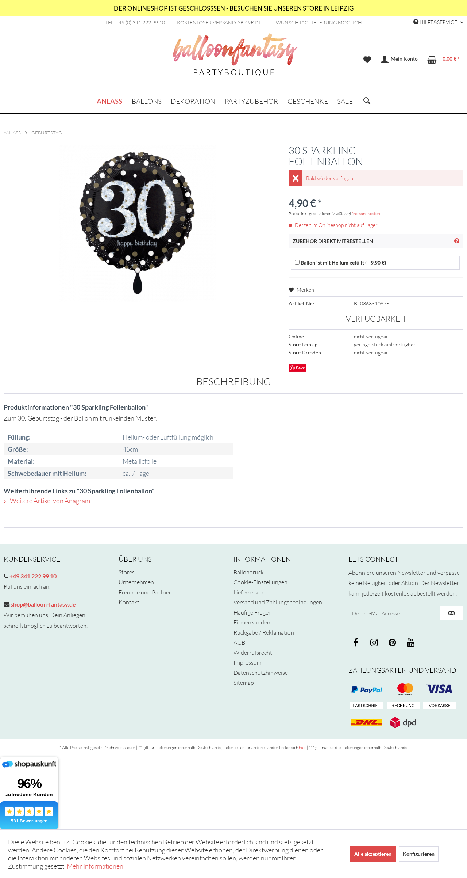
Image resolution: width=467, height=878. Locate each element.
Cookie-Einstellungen (260, 582)
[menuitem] (367, 59)
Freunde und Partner (145, 592)
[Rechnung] (403, 706)
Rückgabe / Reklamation (264, 632)
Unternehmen (136, 582)
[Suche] (367, 101)
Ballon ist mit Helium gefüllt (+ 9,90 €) (343, 262)
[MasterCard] (439, 689)
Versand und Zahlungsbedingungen (278, 602)
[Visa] (403, 689)
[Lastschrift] (366, 706)
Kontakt (129, 602)
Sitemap (244, 682)
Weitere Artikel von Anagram (49, 501)
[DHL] (366, 722)
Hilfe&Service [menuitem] (438, 22)
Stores (127, 572)
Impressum (248, 662)
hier (302, 747)
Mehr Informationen (95, 866)
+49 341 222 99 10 (32, 576)
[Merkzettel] (367, 59)
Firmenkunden (252, 622)
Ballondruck (249, 572)
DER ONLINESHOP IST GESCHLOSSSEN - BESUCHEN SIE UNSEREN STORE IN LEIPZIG (234, 8)
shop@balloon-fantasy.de (42, 604)
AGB (239, 642)
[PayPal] (366, 689)
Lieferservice (249, 592)
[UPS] (403, 722)
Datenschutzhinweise (261, 672)
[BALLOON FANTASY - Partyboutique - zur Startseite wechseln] (235, 59)
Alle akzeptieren (372, 854)
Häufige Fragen (253, 612)
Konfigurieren (419, 854)
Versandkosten (366, 213)
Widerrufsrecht (253, 652)
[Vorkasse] (439, 706)
